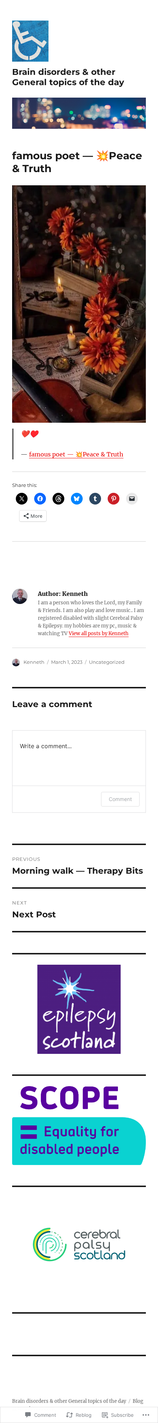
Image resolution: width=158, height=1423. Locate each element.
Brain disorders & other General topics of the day (68, 77)
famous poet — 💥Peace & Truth (76, 454)
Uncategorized (107, 662)
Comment (120, 799)
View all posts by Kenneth (99, 633)
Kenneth (34, 662)
